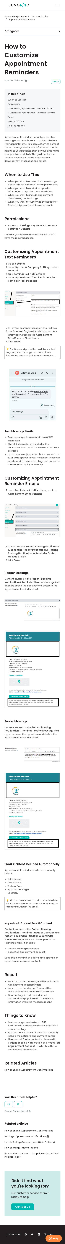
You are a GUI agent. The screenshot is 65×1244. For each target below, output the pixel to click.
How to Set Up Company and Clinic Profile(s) (30, 1142)
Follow (56, 81)
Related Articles (16, 125)
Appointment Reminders (21, 19)
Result (11, 117)
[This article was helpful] (9, 1104)
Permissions (14, 104)
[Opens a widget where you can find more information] (53, 1238)
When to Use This (17, 99)
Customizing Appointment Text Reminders (31, 108)
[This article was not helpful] (18, 1104)
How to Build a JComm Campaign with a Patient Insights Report (32, 1155)
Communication (40, 16)
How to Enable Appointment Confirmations (29, 1069)
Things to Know (16, 121)
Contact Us (22, 1207)
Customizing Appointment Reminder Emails (31, 112)
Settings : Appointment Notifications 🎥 (27, 1136)
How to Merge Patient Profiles (21, 1147)
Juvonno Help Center (16, 16)
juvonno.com (14, 1234)
